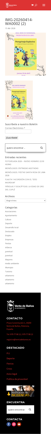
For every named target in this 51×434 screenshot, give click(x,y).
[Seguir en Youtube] (19, 424)
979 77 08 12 (15, 334)
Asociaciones (10, 211)
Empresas (9, 239)
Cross (9, 368)
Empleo (8, 235)
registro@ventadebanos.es (19, 339)
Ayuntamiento (11, 215)
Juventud (8, 255)
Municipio (9, 267)
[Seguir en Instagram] (14, 424)
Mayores (9, 259)
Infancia (8, 247)
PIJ (8, 353)
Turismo (8, 271)
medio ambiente (12, 263)
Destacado (9, 231)
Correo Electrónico (15, 128)
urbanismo (9, 275)
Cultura (8, 219)
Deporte (8, 223)
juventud (8, 251)
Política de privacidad (17, 379)
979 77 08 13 (27, 334)
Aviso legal (12, 373)
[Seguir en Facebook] (9, 424)
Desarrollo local (11, 227)
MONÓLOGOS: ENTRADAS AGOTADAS (21, 168)
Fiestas (8, 243)
